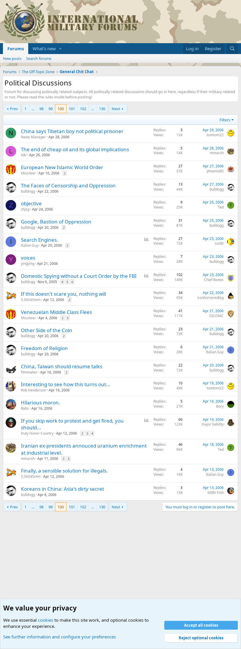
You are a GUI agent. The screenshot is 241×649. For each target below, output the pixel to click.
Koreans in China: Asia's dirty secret (62, 488)
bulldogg (28, 191)
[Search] (232, 48)
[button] (60, 48)
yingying (27, 263)
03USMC (216, 315)
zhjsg (25, 209)
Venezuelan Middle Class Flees (56, 312)
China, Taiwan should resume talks (61, 366)
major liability (213, 424)
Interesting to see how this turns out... (66, 384)
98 (41, 108)
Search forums (38, 58)
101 (72, 108)
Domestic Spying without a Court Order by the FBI (79, 276)
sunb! (219, 243)
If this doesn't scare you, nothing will (63, 293)
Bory (220, 406)
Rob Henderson (33, 390)
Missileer (28, 173)
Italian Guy (30, 245)
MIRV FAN (215, 492)
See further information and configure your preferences (59, 637)
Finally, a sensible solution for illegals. (64, 470)
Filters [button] (225, 119)
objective (31, 203)
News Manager (33, 136)
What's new (44, 48)
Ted (221, 207)
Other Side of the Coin (46, 330)
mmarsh (217, 152)
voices (28, 257)
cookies (45, 620)
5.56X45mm (31, 299)
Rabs (25, 408)
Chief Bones (214, 279)
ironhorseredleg (210, 297)
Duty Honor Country (37, 433)
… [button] (32, 108)
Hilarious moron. (40, 402)
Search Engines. (39, 239)
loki (23, 154)
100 (61, 108)
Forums (15, 48)
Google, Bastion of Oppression (56, 221)
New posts (12, 58)
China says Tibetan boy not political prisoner (72, 131)
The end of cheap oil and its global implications (75, 149)
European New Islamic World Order (62, 167)
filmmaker (29, 372)
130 (102, 108)
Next (116, 108)
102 (83, 108)
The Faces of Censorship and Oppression (68, 185)
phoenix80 (215, 171)
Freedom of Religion (44, 348)
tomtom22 (215, 134)
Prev (14, 108)
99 (50, 108)
